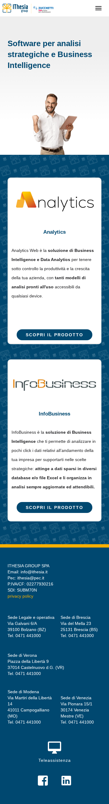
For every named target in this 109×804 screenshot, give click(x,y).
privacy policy (20, 596)
